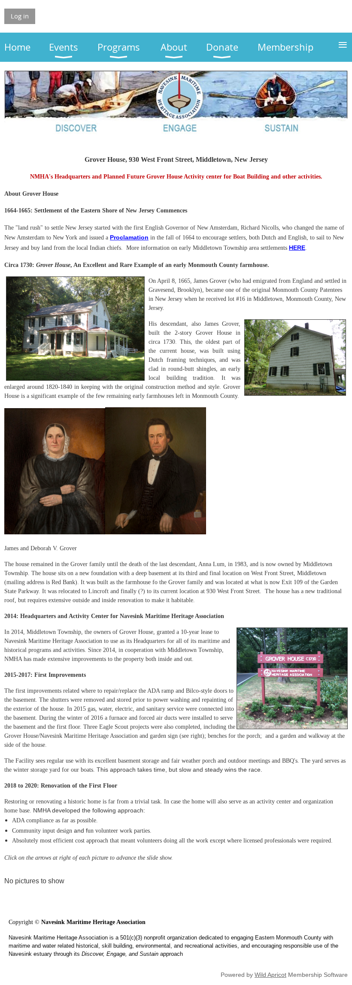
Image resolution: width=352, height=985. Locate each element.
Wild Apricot (270, 974)
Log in (20, 16)
